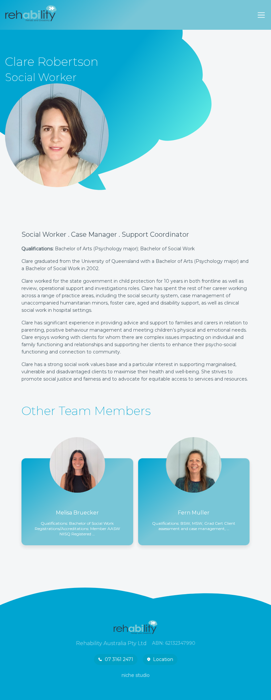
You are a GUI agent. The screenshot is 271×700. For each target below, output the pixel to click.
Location (163, 659)
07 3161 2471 (119, 659)
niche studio (136, 675)
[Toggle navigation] (261, 15)
